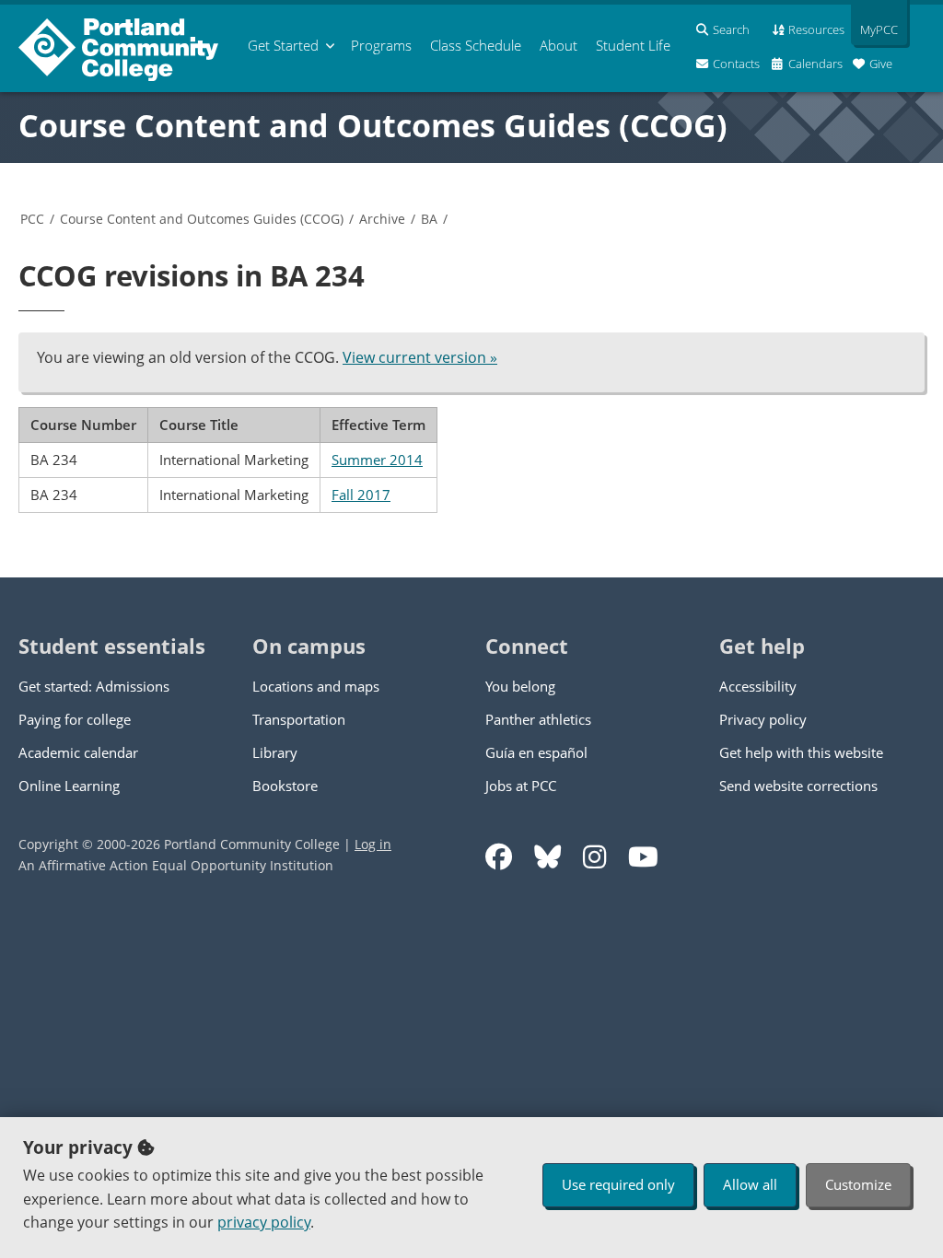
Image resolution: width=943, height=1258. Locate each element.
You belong (520, 686)
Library (274, 752)
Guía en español (536, 752)
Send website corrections (798, 785)
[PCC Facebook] (498, 857)
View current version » (420, 357)
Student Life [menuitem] (633, 45)
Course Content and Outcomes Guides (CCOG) (373, 125)
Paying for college (74, 719)
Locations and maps (315, 686)
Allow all (750, 1184)
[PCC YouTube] (643, 857)
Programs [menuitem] (381, 45)
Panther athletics (538, 719)
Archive (382, 218)
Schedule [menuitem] (475, 45)
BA (429, 218)
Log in (373, 844)
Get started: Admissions (93, 686)
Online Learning (69, 785)
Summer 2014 (377, 459)
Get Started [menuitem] (283, 45)
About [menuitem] (558, 45)
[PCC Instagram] (594, 857)
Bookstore (285, 785)
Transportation (298, 719)
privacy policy (263, 1222)
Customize (858, 1184)
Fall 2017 (361, 494)
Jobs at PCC (520, 785)
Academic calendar (78, 752)
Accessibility (758, 686)
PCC (32, 218)
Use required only (618, 1184)
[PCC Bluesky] (547, 857)
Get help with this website (801, 752)
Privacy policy (763, 719)
